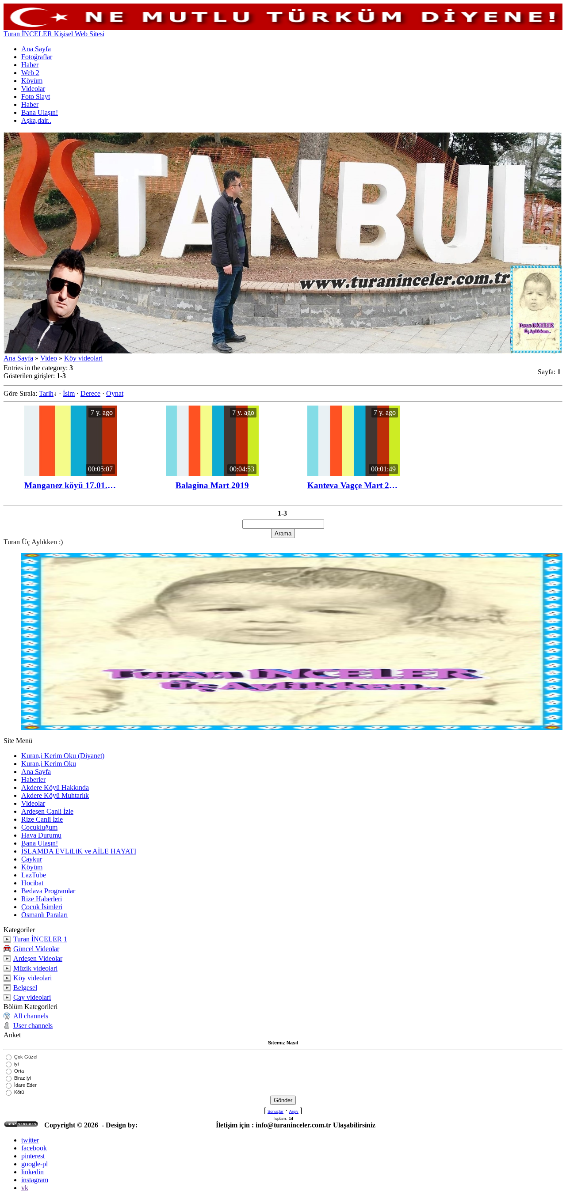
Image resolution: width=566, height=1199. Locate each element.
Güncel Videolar (36, 948)
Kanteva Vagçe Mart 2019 (353, 485)
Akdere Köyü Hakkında (55, 787)
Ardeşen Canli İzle (47, 811)
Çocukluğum (39, 827)
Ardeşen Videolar (37, 958)
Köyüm (31, 867)
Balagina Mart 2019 (212, 485)
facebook (34, 1148)
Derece (90, 393)
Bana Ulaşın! (39, 843)
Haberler (33, 779)
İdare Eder (25, 1085)
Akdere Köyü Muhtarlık (55, 795)
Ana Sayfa (18, 358)
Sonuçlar (275, 1111)
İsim (69, 393)
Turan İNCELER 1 (40, 939)
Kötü (19, 1092)
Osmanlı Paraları (44, 914)
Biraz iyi (22, 1078)
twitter (30, 1140)
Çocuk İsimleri (41, 907)
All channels (30, 1016)
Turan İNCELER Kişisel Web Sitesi (54, 34)
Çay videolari (32, 997)
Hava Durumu (41, 835)
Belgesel (25, 987)
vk (24, 1187)
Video (48, 358)
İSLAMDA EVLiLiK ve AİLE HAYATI (78, 851)
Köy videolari (83, 358)
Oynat (114, 393)
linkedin (32, 1172)
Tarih (46, 393)
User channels (33, 1025)
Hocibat (32, 883)
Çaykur (31, 859)
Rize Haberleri (41, 899)
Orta (19, 1071)
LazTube (33, 875)
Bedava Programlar (48, 891)
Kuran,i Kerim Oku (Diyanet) (62, 755)
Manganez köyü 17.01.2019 (70, 485)
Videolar (33, 803)
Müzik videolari (35, 968)
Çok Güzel (25, 1056)
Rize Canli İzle (42, 819)
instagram (34, 1180)
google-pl (34, 1164)
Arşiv (293, 1111)
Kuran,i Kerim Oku (48, 763)
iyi (16, 1063)
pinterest (33, 1156)
